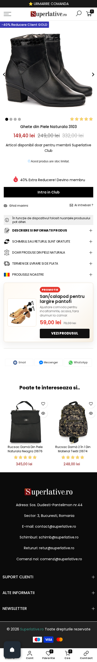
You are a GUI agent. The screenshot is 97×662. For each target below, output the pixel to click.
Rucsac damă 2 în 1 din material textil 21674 (73, 449)
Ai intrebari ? (83, 205)
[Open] (12, 649)
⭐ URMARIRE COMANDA (49, 3)
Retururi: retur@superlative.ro (49, 547)
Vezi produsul (64, 333)
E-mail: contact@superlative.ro (49, 526)
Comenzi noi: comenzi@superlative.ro (49, 559)
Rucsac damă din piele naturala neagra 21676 (25, 449)
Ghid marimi (18, 205)
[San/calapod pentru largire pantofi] (21, 312)
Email (22, 362)
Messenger (50, 362)
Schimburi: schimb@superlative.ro (49, 537)
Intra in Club (49, 192)
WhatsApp (80, 362)
